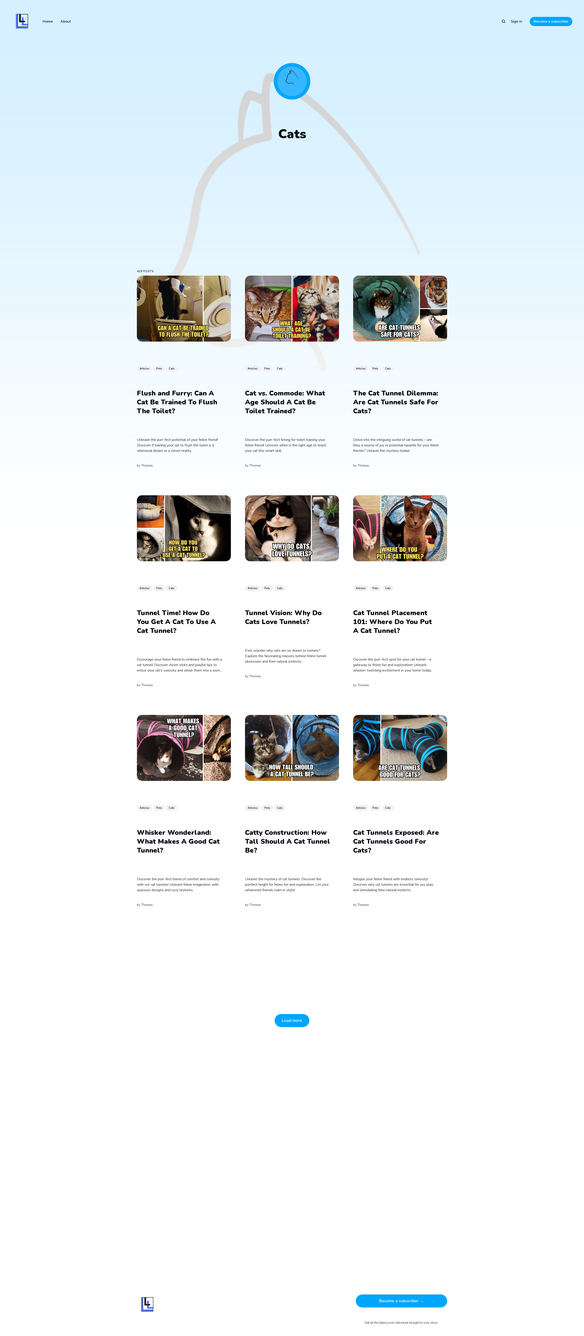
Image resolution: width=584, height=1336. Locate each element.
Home (48, 21)
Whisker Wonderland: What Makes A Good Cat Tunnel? (178, 841)
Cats (172, 368)
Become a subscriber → (401, 1301)
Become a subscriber (551, 21)
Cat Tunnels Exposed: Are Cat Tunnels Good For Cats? (396, 841)
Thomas (147, 466)
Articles (144, 368)
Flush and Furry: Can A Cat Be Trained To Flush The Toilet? (177, 402)
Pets (159, 368)
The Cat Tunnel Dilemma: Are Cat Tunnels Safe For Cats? (395, 402)
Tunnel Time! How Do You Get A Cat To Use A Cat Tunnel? (176, 622)
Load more (292, 1020)
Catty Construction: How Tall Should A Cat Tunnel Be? (287, 841)
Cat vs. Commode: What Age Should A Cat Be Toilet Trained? (285, 402)
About (65, 21)
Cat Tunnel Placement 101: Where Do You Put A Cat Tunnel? (392, 622)
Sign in (516, 21)
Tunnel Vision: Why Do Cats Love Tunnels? (283, 618)
